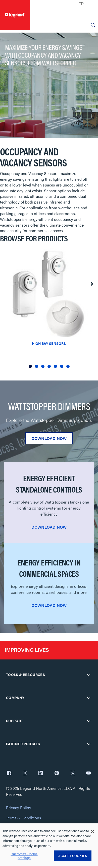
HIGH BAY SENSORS (49, 343)
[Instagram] (25, 773)
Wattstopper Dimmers (49, 406)
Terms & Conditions (23, 818)
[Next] (91, 284)
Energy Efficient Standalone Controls (49, 483)
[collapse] (88, 675)
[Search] (92, 25)
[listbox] (49, 309)
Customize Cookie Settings (24, 855)
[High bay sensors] (49, 291)
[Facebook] (9, 773)
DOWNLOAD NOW (49, 438)
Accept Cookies (72, 855)
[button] (30, 366)
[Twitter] (73, 773)
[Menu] (92, 6)
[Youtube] (88, 773)
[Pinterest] (57, 773)
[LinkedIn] (41, 773)
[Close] (92, 831)
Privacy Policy (18, 807)
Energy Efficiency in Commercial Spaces (48, 568)
